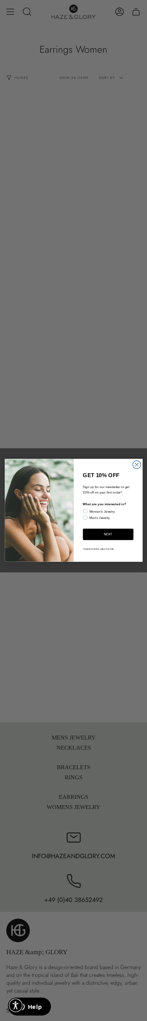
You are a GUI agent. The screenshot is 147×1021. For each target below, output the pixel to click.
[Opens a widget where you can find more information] (29, 1007)
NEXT (108, 534)
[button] (16, 1005)
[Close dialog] (136, 465)
